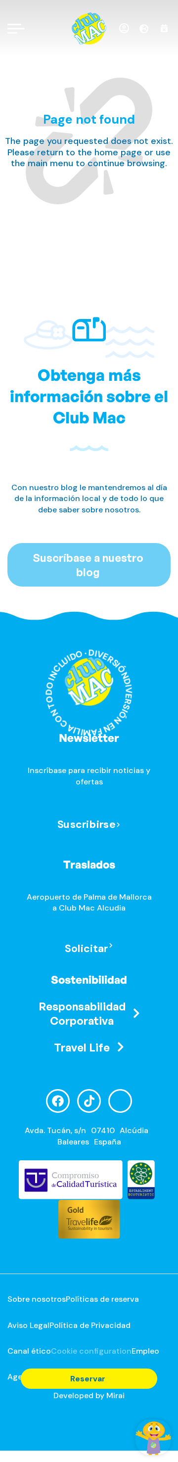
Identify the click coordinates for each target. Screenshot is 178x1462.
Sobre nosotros (36, 1299)
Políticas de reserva (102, 1299)
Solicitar (86, 949)
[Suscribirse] (118, 825)
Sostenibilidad (89, 979)
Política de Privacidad (90, 1325)
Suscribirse (86, 824)
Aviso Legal (28, 1325)
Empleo (145, 1351)
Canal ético (29, 1351)
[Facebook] (58, 1101)
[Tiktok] (89, 1101)
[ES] (147, 29)
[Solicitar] (111, 946)
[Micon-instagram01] (120, 1101)
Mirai (115, 1395)
